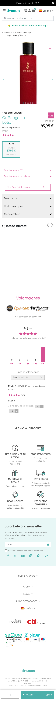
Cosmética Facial (23, 32)
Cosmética (7, 32)
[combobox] (28, 18)
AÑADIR (38, 693)
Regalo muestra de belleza (17, 176)
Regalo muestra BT (13, 170)
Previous (48, 225)
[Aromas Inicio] (13, 10)
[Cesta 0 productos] (33, 10)
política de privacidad (34, 550)
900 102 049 (15, 464)
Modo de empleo (13, 206)
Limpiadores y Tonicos (16, 35)
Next (52, 225)
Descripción (10, 198)
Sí (39, 406)
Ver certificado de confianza (28, 316)
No (14, 411)
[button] (4, 73)
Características (12, 213)
